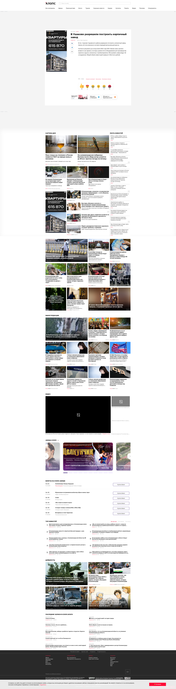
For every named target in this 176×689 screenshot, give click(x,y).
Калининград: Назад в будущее (64, 483)
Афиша (60, 8)
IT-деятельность (101, 651)
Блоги (80, 8)
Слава (57, 497)
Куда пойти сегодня (94, 659)
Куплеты (118, 8)
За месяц (128, 521)
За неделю (121, 521)
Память (126, 8)
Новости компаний (91, 79)
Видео (134, 8)
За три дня (114, 521)
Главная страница (93, 657)
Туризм (88, 8)
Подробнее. (43, 684)
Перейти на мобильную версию (53, 673)
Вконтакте (113, 657)
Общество (48, 660)
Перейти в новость (107, 433)
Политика (48, 663)
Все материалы (50, 8)
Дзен (111, 664)
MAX (111, 660)
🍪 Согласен (157, 684)
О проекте (92, 651)
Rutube (112, 663)
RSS (111, 665)
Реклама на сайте (74, 651)
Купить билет (121, 484)
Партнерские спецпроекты (74, 659)
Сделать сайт (84, 651)
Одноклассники (114, 661)
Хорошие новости (98, 8)
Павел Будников (83, 40)
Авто (47, 661)
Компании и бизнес (107, 79)
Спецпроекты (152, 8)
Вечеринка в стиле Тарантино (64, 512)
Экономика (98, 79)
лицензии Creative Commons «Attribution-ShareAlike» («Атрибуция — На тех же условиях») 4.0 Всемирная (109, 678)
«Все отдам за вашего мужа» (63, 502)
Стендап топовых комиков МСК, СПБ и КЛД (68, 507)
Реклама (142, 8)
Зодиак (110, 8)
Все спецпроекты (71, 657)
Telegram (112, 659)
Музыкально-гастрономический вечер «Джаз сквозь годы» (72, 492)
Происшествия (70, 8)
